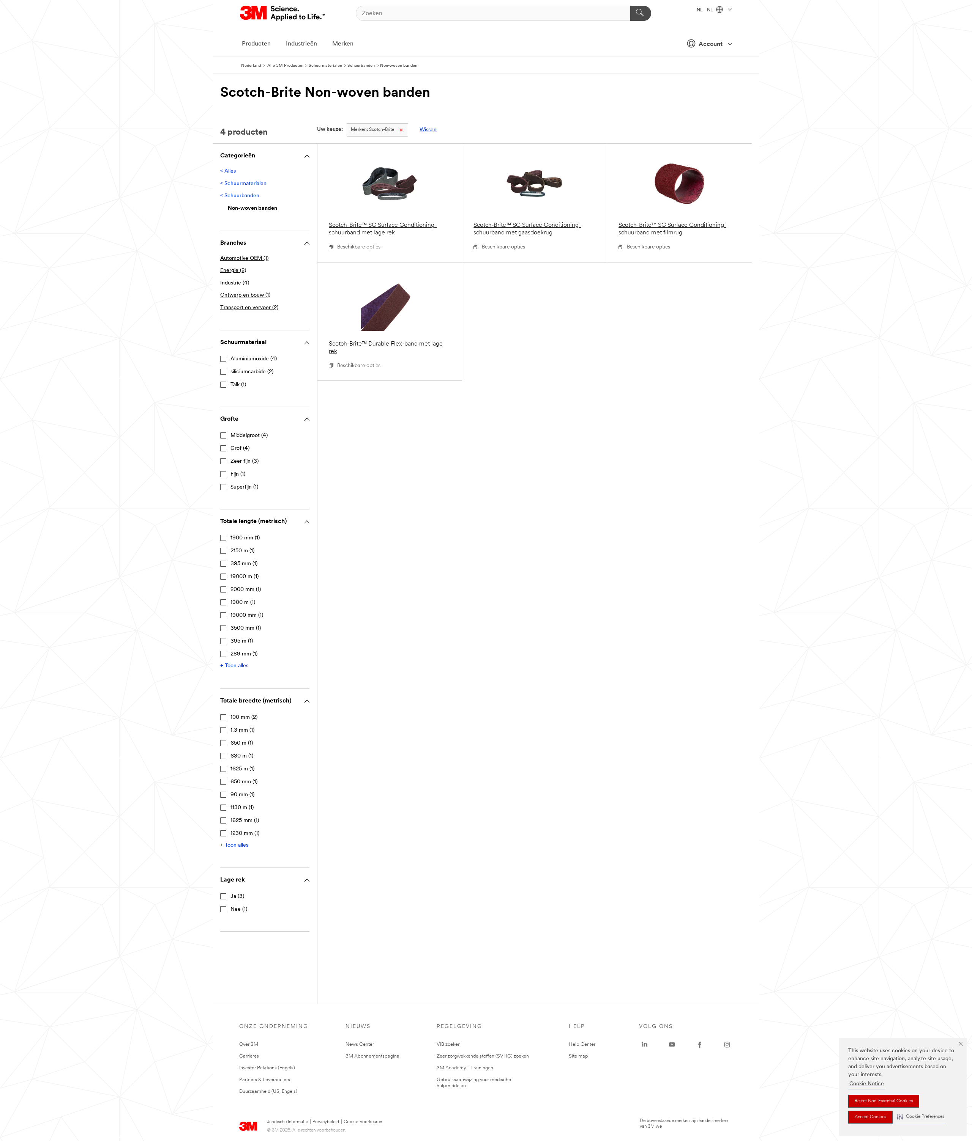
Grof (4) (239, 448)
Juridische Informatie (287, 1122)
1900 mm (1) (245, 538)
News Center (360, 1044)
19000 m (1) (244, 577)
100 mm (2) (243, 717)
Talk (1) (238, 385)
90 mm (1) (242, 795)
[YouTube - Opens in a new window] (672, 1044)
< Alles (228, 171)
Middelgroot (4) (249, 435)
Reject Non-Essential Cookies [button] (884, 1101)
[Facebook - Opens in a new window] (699, 1044)
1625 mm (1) (244, 821)
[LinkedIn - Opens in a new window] (644, 1044)
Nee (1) (238, 909)
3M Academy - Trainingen (465, 1068)
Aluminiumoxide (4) (253, 359)
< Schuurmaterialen (243, 184)
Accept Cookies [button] (870, 1117)
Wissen (428, 130)
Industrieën (301, 44)
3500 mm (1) (245, 628)
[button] (921, 1117)
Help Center (582, 1044)
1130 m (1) (242, 808)
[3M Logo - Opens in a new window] (283, 13)
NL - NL (705, 10)
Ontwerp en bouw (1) (245, 295)
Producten (256, 44)
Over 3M (248, 1044)
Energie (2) (233, 270)
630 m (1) (241, 756)
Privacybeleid (325, 1122)
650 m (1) (241, 743)
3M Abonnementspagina (372, 1056)
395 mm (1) (243, 564)
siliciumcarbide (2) (251, 372)
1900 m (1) (242, 602)
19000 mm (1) (246, 615)
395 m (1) (241, 641)
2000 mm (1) (245, 590)
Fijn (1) (237, 474)
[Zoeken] (640, 13)
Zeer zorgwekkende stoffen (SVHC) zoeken (483, 1056)
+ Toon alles (234, 666)
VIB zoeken (449, 1044)
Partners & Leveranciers (264, 1079)
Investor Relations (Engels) (267, 1068)
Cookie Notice (866, 1084)
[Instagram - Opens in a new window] (727, 1044)
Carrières (249, 1056)
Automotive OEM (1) (244, 258)
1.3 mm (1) (242, 730)
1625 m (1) (242, 769)
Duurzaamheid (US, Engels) (268, 1091)
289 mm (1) (243, 654)
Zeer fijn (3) (244, 461)
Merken (342, 44)
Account (710, 44)
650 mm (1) (243, 782)
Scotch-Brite (372, 129)
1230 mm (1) (244, 833)
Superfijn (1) (244, 487)
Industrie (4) (234, 283)
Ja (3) (237, 896)
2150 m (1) (242, 551)
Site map (578, 1056)
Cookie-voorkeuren (363, 1122)
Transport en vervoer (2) (249, 308)
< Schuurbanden (239, 196)
